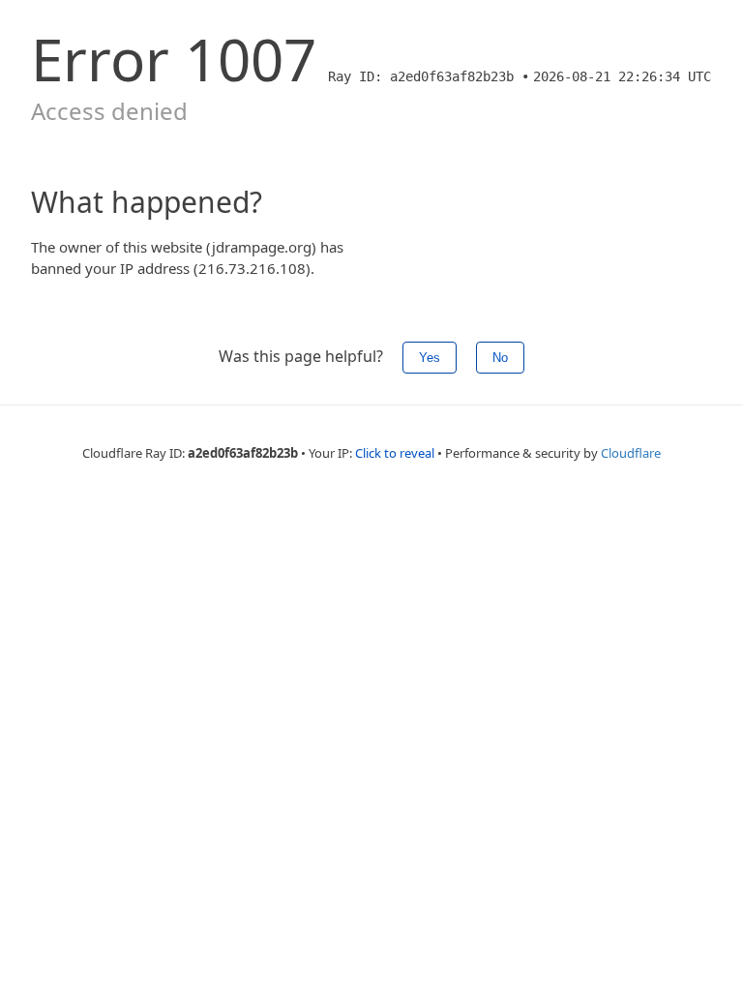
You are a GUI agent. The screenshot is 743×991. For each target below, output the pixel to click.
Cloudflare (631, 453)
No (500, 357)
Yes (429, 357)
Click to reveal (394, 453)
